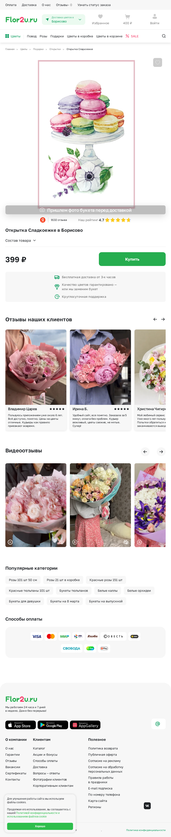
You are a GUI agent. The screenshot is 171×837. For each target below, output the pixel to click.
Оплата (10, 5)
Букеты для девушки (25, 601)
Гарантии (12, 754)
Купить (132, 259)
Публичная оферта (102, 754)
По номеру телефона (104, 794)
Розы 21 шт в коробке (63, 580)
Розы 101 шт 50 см (23, 580)
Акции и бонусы (45, 754)
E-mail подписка (100, 788)
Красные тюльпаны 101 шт (29, 590)
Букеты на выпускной (106, 601)
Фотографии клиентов (50, 779)
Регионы (94, 807)
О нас (46, 5)
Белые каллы (108, 590)
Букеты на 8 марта (64, 601)
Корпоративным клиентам (53, 785)
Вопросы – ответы (46, 773)
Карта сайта (97, 801)
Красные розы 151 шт (106, 580)
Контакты (12, 779)
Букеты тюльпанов (73, 590)
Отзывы (64, 5)
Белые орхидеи (139, 590)
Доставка (29, 5)
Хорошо (40, 826)
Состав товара (18, 240)
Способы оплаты (45, 761)
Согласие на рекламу (104, 761)
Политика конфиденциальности (146, 830)
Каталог (39, 748)
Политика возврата (103, 748)
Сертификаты (15, 773)
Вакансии (12, 767)
